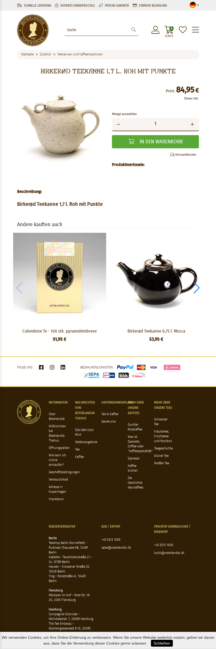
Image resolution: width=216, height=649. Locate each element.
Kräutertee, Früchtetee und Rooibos (163, 436)
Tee (77, 449)
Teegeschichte (163, 448)
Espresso (134, 458)
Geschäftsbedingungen (64, 472)
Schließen (162, 643)
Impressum (56, 499)
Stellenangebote (86, 442)
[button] (196, 288)
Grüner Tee (161, 456)
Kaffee (79, 457)
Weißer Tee (161, 463)
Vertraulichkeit (58, 479)
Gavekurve (108, 421)
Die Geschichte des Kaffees (135, 482)
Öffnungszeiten (59, 448)
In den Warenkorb (160, 141)
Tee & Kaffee (109, 414)
